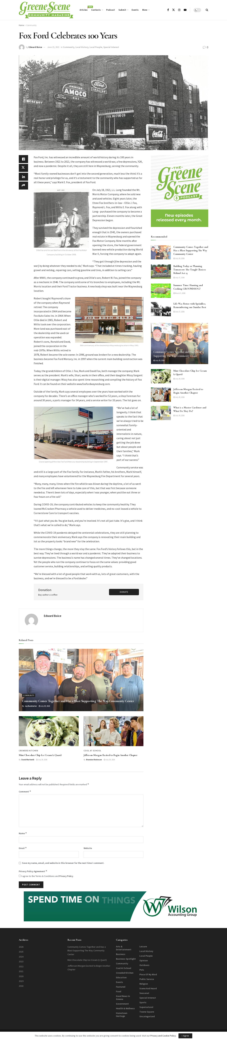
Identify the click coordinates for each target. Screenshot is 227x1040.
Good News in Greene (123, 998)
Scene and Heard (148, 988)
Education (121, 977)
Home (21, 25)
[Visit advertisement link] (179, 191)
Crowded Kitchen (28, 751)
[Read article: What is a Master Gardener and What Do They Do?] (161, 413)
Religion (143, 983)
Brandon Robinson (94, 759)
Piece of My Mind (148, 974)
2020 (21, 976)
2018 (21, 985)
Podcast (110, 9)
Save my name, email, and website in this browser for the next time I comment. (63, 862)
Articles (84, 9)
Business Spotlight (126, 958)
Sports (142, 1002)
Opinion (143, 960)
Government (122, 1003)
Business (120, 954)
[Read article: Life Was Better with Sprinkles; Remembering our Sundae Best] (161, 309)
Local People (96, 47)
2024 (21, 956)
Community (31, 25)
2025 (21, 951)
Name (23, 833)
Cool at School (92, 751)
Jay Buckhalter (31, 706)
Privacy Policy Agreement (33, 871)
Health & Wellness (125, 1008)
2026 (21, 946)
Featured (120, 986)
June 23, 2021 (53, 47)
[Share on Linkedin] (23, 177)
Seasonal (144, 993)
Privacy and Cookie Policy (163, 1035)
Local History (81, 47)
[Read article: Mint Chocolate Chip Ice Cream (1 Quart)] (49, 731)
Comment (25, 791)
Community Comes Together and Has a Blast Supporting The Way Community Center (78, 701)
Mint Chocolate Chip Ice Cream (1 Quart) (40, 755)
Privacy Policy (66, 876)
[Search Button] (207, 10)
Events (135, 9)
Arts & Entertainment (123, 948)
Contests (96, 9)
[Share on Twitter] (23, 168)
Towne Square (146, 1011)
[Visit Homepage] (46, 10)
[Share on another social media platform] (23, 186)
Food (118, 991)
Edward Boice (35, 47)
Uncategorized (147, 1016)
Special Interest (111, 47)
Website (88, 848)
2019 (21, 981)
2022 (21, 966)
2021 (21, 971)
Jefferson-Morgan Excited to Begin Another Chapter (110, 755)
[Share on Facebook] (23, 159)
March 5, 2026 (180, 293)
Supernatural (146, 1007)
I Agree (185, 1035)
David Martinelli (27, 759)
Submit (122, 9)
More (144, 9)
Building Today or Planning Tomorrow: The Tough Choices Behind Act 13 (189, 270)
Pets (141, 969)
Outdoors (144, 965)
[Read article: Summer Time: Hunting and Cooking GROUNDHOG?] (161, 291)
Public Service (146, 979)
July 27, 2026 (179, 277)
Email (23, 848)
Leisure (143, 946)
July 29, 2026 (45, 706)
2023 (21, 961)
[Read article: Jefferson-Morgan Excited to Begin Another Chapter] (113, 731)
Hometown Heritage (121, 1015)
